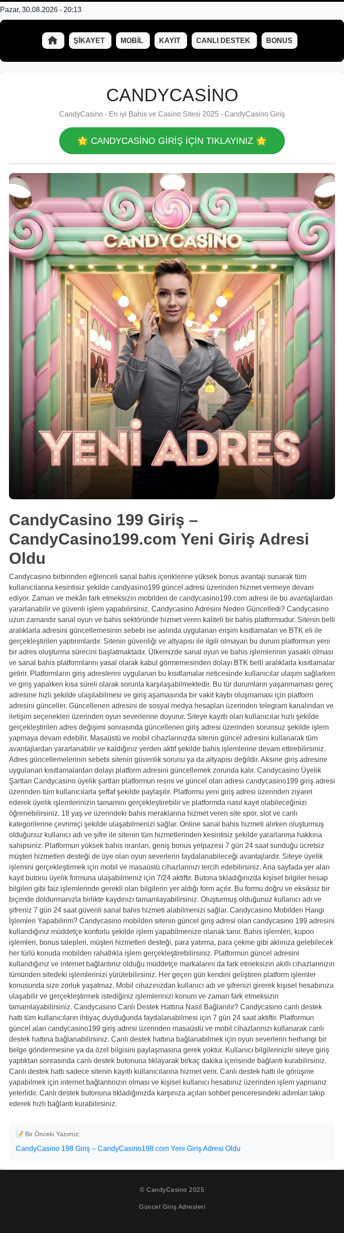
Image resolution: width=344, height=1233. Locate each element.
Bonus (279, 40)
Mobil (132, 40)
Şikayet (90, 40)
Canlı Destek (224, 40)
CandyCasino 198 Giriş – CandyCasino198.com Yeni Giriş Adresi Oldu (128, 1148)
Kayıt (170, 40)
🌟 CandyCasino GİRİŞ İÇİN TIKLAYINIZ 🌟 (172, 141)
